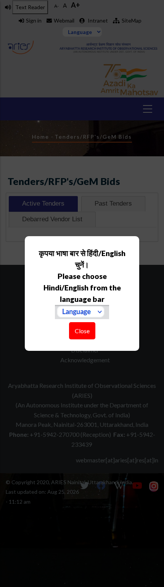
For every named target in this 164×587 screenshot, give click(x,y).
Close (82, 330)
